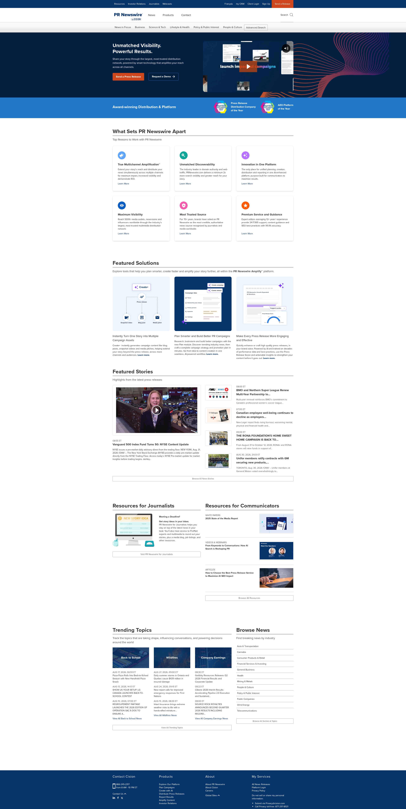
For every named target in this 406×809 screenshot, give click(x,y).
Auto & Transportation (248, 646)
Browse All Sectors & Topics (265, 721)
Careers (209, 790)
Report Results (166, 797)
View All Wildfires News (165, 715)
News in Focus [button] (123, 27)
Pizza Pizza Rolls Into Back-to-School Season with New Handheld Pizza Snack (130, 678)
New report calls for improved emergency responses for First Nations (169, 693)
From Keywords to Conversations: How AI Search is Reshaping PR (226, 547)
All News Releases (261, 784)
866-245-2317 (123, 784)
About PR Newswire (215, 784)
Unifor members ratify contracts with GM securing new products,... (262, 460)
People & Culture (245, 687)
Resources (119, 4)
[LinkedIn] (114, 797)
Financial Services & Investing (251, 664)
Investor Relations (137, 4)
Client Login (253, 4)
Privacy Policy (258, 790)
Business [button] (140, 27)
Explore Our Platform (169, 784)
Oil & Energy (243, 705)
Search (284, 15)
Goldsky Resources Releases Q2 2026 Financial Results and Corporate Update (211, 678)
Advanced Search (256, 27)
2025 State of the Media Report (221, 518)
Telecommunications (247, 710)
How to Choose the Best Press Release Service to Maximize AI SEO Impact (229, 574)
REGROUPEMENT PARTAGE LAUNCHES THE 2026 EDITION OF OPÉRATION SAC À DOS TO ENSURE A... (130, 709)
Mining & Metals (245, 681)
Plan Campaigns (167, 787)
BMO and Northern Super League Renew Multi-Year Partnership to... (262, 392)
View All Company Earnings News (211, 718)
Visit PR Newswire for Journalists (157, 554)
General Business (246, 669)
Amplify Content (167, 800)
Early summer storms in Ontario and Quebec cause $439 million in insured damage (171, 678)
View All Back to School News (127, 718)
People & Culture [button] (232, 27)
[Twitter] (122, 797)
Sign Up (266, 4)
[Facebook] (118, 797)
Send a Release (282, 4)
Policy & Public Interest (248, 693)
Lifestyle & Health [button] (180, 27)
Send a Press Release (128, 76)
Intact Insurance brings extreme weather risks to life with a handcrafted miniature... (169, 707)
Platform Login (259, 787)
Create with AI (166, 790)
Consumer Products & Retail (251, 658)
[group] (249, 396)
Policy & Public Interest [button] (206, 27)
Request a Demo (161, 76)
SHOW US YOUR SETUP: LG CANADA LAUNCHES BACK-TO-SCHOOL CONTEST (128, 693)
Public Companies (246, 699)
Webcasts (167, 4)
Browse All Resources (249, 598)
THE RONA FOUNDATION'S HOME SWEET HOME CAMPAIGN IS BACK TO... (263, 438)
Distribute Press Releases (171, 794)
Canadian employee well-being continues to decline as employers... (264, 415)
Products (168, 15)
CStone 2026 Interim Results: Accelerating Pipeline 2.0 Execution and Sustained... (212, 693)
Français (229, 4)
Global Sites (211, 795)
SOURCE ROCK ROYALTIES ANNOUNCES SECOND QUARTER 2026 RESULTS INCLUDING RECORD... (212, 709)
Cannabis (241, 652)
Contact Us (118, 794)
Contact (186, 15)
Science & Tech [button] (157, 27)
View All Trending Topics (172, 727)
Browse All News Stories (203, 478)
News (151, 15)
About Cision (211, 787)
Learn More (123, 183)
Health (240, 675)
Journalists (154, 4)
